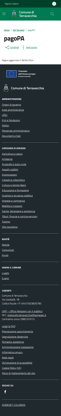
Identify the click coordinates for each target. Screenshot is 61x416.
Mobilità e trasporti (12, 206)
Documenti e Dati (11, 136)
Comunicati (8, 250)
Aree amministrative (13, 110)
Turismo (6, 222)
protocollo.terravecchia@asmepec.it (26, 315)
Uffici (4, 115)
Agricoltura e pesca (12, 154)
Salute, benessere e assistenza (18, 211)
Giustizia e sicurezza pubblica (17, 195)
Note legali (8, 357)
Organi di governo (11, 105)
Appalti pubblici (10, 169)
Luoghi (5, 273)
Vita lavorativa (10, 227)
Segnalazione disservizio (15, 337)
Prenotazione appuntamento (17, 331)
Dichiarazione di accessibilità (17, 363)
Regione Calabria (12, 3)
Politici (5, 125)
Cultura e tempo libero (14, 185)
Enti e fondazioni (11, 120)
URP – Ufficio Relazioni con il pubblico (22, 311)
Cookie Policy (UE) (11, 368)
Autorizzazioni (9, 175)
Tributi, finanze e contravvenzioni (19, 216)
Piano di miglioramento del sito (18, 373)
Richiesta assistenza (13, 342)
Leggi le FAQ (8, 326)
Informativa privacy (12, 352)
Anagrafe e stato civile (14, 164)
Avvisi (5, 255)
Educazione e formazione (15, 190)
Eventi (5, 278)
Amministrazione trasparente (18, 347)
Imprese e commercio (13, 201)
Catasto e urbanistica (13, 180)
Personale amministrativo (16, 131)
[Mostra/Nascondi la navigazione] (4, 14)
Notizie (5, 245)
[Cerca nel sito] (52, 14)
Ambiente (7, 159)
